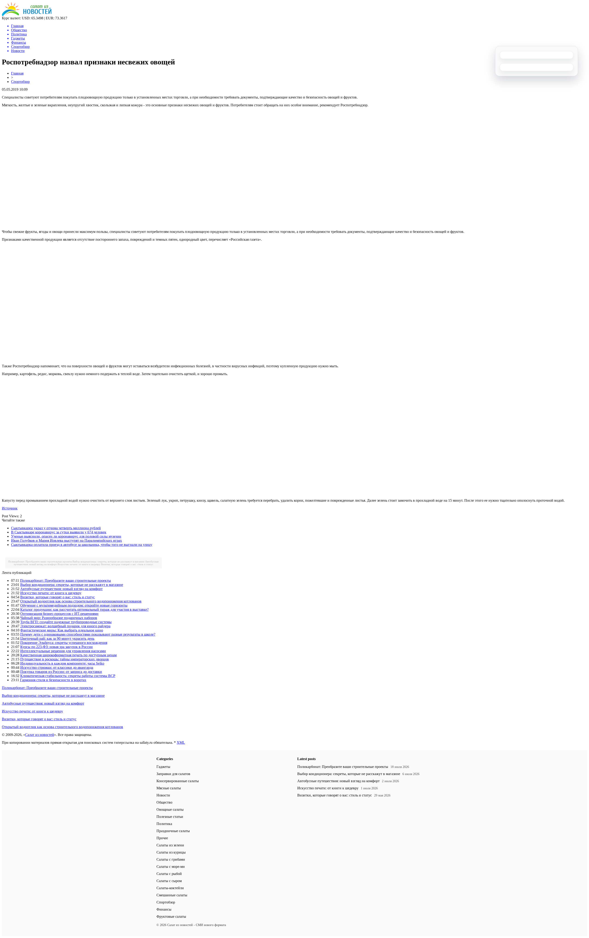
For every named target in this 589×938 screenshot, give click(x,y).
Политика (164, 824)
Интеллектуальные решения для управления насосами (63, 651)
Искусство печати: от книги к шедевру (79, 564)
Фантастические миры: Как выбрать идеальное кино (61, 630)
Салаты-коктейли (170, 888)
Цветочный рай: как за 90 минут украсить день (57, 638)
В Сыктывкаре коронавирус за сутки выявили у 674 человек (58, 532)
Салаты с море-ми (170, 867)
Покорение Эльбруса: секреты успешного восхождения (63, 643)
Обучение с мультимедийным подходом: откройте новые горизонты (73, 605)
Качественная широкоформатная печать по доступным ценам (68, 655)
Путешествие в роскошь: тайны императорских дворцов (64, 659)
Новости (163, 795)
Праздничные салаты (173, 831)
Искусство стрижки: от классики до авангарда (56, 667)
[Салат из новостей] (27, 15)
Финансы (163, 909)
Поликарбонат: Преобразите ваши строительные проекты (40, 561)
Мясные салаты (168, 788)
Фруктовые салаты (171, 916)
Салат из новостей (39, 735)
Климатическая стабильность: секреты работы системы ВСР (67, 676)
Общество (164, 802)
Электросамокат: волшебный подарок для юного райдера (65, 626)
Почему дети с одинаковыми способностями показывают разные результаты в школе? (87, 634)
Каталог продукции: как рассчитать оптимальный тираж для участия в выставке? (84, 609)
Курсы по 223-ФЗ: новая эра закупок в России (56, 647)
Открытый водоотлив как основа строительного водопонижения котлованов (80, 601)
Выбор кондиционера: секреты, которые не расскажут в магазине (108, 561)
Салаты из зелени (170, 845)
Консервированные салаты (177, 781)
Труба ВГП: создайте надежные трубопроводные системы (66, 622)
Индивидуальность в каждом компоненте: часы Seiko (62, 663)
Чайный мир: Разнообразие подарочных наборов (58, 618)
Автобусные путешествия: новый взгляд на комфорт (61, 589)
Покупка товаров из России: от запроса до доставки (61, 672)
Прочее (162, 838)
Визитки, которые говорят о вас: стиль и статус (127, 564)
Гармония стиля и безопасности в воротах (53, 680)
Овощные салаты (170, 809)
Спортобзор (20, 82)
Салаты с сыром (169, 881)
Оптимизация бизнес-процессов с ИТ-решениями (59, 614)
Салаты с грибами (170, 859)
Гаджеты (163, 767)
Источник (9, 508)
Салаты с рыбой (169, 874)
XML (181, 742)
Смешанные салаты (171, 895)
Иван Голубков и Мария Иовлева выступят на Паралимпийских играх (66, 540)
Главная (17, 73)
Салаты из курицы (171, 852)
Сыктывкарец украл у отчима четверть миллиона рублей (56, 528)
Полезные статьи (169, 817)
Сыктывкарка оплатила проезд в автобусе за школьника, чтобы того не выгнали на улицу (81, 545)
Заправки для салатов (173, 774)
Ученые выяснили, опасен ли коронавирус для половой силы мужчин (66, 536)
